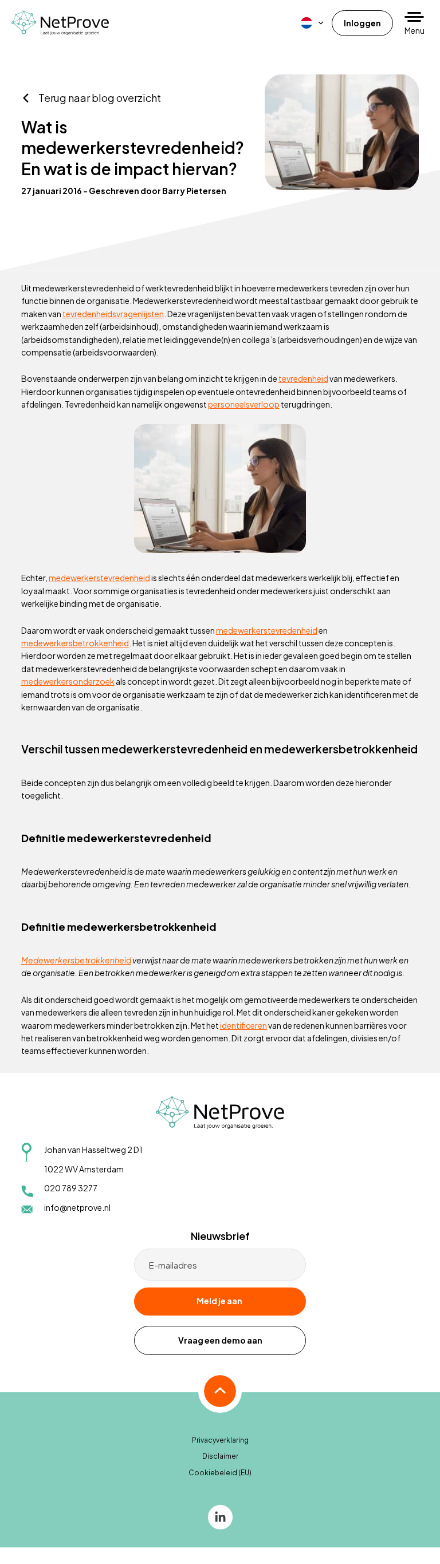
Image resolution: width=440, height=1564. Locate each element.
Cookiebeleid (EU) (220, 1472)
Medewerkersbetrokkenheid (76, 960)
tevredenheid (303, 378)
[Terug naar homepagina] (60, 22)
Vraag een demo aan (220, 1340)
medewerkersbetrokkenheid (75, 643)
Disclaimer (220, 1456)
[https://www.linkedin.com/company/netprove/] (220, 1516)
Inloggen (362, 23)
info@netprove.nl (77, 1207)
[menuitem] (312, 23)
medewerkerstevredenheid (99, 577)
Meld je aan (219, 1301)
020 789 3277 (70, 1188)
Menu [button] (414, 30)
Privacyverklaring (220, 1440)
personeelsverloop (244, 404)
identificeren (243, 1025)
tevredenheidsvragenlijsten (113, 314)
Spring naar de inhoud (43, 35)
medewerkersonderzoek (68, 681)
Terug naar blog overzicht (99, 97)
